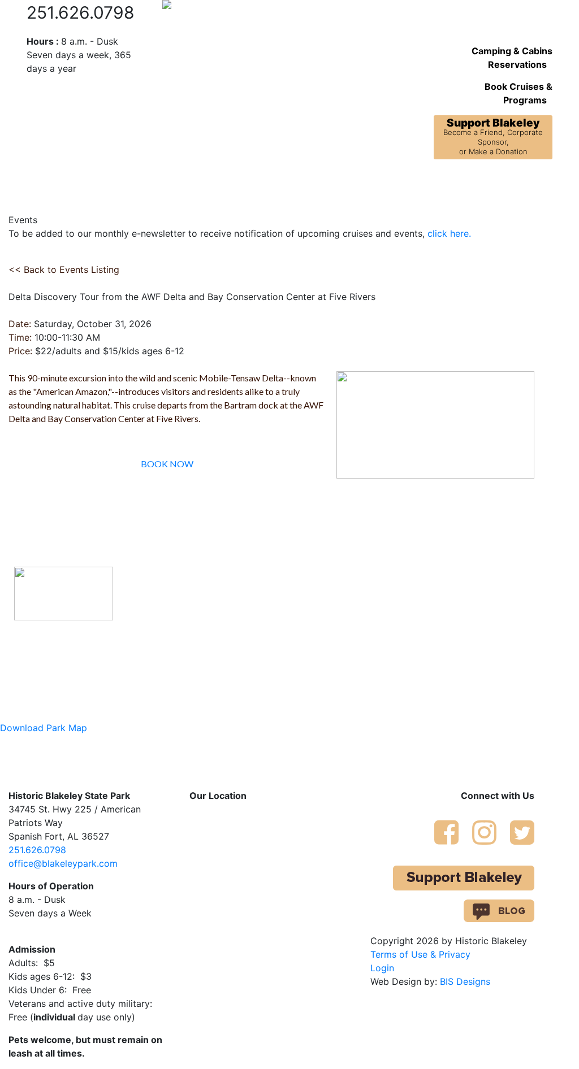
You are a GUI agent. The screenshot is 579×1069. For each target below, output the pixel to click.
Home (34, 183)
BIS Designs (465, 981)
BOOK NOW (167, 463)
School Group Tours (303, 190)
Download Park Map (43, 727)
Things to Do (394, 183)
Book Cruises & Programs (518, 93)
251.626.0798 (37, 849)
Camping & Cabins (138, 183)
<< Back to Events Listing (63, 269)
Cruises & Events (214, 190)
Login (382, 968)
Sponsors (519, 183)
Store (449, 183)
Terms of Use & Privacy (420, 954)
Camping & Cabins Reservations (512, 57)
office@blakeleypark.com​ (63, 863)
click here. (449, 233)
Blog (480, 183)
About (70, 183)
